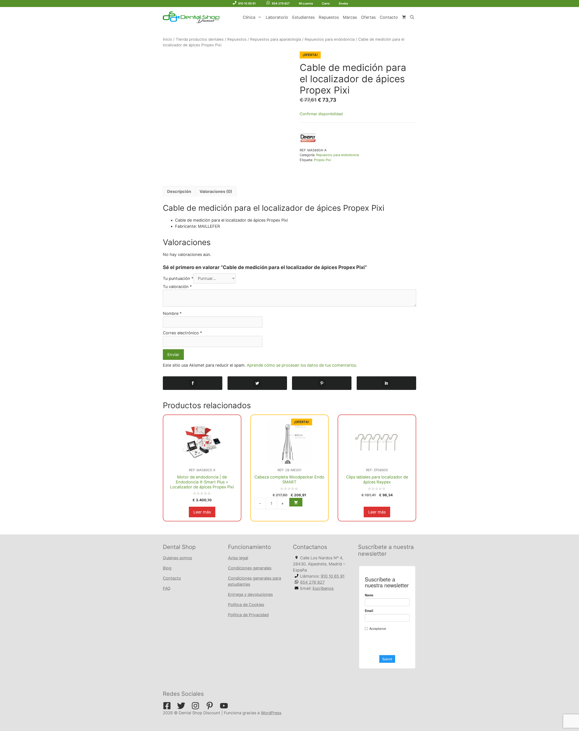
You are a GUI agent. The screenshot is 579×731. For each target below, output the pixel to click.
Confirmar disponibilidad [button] (321, 114)
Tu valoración (177, 286)
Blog (167, 568)
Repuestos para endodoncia (330, 39)
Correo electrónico (182, 332)
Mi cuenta (306, 3)
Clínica (249, 17)
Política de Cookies (246, 604)
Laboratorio (277, 17)
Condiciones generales (249, 568)
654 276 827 (281, 3)
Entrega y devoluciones (250, 594)
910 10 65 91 (247, 3)
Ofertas (368, 17)
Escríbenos (323, 588)
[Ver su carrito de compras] (404, 17)
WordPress (271, 712)
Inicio (167, 39)
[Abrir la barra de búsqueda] (412, 17)
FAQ (167, 588)
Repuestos (329, 17)
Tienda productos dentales (200, 39)
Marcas (350, 17)
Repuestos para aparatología (275, 39)
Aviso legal (238, 557)
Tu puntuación (178, 278)
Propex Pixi (322, 160)
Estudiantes (303, 17)
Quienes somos (177, 557)
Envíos (343, 3)
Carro (326, 3)
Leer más (202, 512)
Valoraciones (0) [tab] (215, 191)
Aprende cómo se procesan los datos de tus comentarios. (302, 365)
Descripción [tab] (179, 191)
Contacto (389, 17)
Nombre (172, 313)
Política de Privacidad (248, 614)
